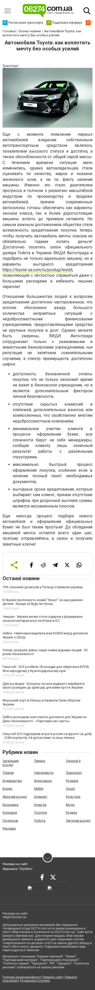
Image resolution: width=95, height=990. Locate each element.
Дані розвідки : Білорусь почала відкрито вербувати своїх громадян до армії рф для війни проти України (44, 686)
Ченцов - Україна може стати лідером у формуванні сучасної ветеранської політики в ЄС (43, 619)
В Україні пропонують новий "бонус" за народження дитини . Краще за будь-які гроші (43, 602)
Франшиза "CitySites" (18, 869)
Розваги (72, 781)
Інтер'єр (40, 805)
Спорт (70, 788)
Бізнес (7, 788)
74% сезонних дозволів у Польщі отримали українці (43, 587)
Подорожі (10, 821)
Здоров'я (73, 761)
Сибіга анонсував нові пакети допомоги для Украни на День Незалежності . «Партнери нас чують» (44, 719)
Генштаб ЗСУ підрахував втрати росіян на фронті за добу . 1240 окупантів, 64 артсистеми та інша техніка (47, 736)
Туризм (8, 773)
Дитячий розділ (78, 821)
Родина (71, 812)
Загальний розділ (10, 763)
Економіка (10, 805)
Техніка (39, 761)
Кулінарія (10, 812)
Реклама (9, 828)
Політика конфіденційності (22, 977)
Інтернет (40, 797)
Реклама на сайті (15, 864)
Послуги (40, 812)
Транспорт (74, 773)
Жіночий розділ (15, 797)
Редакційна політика (35, 980)
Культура (73, 797)
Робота (39, 821)
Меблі (38, 788)
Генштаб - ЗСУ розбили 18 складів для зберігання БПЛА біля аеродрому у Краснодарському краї (46, 669)
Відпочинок (43, 781)
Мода (70, 805)
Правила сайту (53, 977)
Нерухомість (44, 773)
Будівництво (12, 781)
